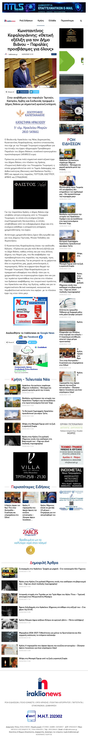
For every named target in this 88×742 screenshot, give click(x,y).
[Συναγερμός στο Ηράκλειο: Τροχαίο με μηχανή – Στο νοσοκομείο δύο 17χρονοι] (9, 573)
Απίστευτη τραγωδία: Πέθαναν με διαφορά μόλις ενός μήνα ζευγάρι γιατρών (70, 312)
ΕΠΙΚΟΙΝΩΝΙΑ (38, 705)
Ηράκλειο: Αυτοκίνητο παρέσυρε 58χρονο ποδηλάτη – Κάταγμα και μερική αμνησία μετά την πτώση (36, 387)
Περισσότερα (67, 20)
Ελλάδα (52, 20)
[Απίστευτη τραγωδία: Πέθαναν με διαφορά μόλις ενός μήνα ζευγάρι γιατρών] (67, 303)
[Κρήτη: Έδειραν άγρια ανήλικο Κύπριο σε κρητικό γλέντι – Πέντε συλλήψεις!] (9, 624)
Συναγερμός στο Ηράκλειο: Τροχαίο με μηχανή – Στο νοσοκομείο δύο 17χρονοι (52, 569)
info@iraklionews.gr (70, 729)
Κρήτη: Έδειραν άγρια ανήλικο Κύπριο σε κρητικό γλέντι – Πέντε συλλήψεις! (51, 620)
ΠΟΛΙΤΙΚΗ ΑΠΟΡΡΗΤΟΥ (60, 702)
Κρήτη (41, 20)
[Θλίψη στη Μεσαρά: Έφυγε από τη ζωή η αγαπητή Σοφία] (13, 428)
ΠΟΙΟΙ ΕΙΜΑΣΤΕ (27, 702)
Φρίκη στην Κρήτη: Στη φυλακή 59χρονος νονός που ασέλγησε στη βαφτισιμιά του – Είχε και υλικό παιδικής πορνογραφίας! (37, 440)
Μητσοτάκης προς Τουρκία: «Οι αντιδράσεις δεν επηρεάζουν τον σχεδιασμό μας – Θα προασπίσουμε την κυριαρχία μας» (71, 192)
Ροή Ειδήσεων (26, 20)
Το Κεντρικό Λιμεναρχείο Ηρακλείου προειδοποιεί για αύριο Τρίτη (37, 412)
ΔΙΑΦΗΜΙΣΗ (51, 705)
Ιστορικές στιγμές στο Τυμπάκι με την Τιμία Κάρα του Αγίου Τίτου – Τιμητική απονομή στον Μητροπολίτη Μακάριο (52, 595)
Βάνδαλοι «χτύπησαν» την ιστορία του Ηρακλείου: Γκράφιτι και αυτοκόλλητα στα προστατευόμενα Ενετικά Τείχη (38, 400)
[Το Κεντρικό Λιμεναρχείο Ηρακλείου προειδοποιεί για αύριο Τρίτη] (13, 415)
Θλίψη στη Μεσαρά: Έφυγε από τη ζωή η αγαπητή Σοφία (43, 658)
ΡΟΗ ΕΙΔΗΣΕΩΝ (12, 702)
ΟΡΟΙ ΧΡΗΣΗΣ (42, 702)
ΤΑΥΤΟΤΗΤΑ (77, 702)
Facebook (33, 336)
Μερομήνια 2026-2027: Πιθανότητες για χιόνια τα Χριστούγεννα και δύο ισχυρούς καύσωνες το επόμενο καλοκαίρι (50, 634)
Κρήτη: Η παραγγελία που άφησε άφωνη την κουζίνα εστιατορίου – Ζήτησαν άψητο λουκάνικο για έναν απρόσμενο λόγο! (52, 646)
